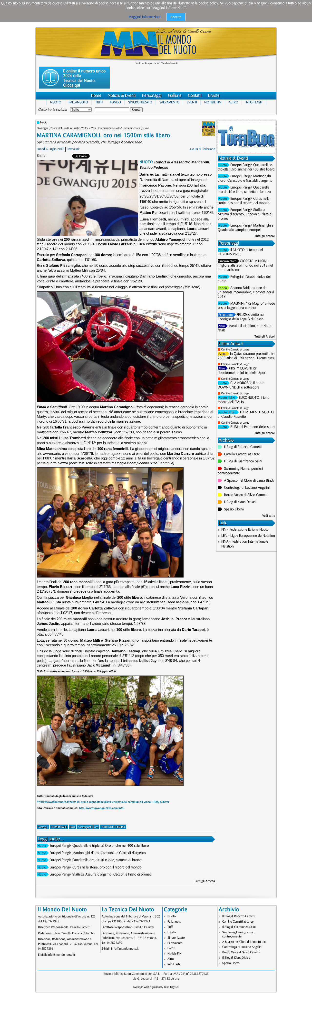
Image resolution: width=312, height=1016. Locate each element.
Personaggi (152, 96)
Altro (233, 102)
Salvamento (169, 102)
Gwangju (43, 827)
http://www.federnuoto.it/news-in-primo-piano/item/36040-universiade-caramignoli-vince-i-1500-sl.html (103, 801)
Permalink (73, 149)
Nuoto (55, 102)
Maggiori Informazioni (144, 17)
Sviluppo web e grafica (146, 987)
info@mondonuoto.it (61, 954)
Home (96, 96)
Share (41, 156)
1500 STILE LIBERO (113, 827)
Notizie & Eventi (122, 96)
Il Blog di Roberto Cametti (243, 447)
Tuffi (99, 102)
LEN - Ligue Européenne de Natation (248, 536)
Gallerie (175, 96)
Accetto (175, 17)
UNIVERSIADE (59, 827)
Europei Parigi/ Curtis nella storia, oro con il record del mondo (95, 867)
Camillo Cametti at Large (235, 349)
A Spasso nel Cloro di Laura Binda (249, 480)
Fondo (115, 102)
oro (96, 827)
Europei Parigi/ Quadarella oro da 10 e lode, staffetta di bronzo (96, 860)
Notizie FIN (212, 102)
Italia (72, 827)
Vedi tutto (268, 515)
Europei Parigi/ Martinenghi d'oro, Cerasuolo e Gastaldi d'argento (97, 853)
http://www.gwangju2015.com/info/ (101, 808)
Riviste (214, 96)
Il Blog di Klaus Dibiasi (240, 502)
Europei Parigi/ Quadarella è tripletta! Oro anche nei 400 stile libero (99, 845)
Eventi (192, 102)
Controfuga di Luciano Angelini (247, 487)
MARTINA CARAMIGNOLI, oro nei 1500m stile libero (103, 135)
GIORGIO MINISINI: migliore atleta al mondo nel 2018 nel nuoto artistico (245, 265)
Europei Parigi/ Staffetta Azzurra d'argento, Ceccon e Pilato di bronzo (100, 874)
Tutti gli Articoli (204, 881)
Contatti (195, 96)
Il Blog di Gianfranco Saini (243, 461)
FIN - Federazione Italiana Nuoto (245, 529)
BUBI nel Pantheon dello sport (252, 427)
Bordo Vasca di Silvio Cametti (245, 495)
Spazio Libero (234, 509)
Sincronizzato (140, 102)
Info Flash (253, 102)
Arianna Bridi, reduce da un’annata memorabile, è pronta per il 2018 (246, 292)
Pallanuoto (78, 102)
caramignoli (85, 827)
